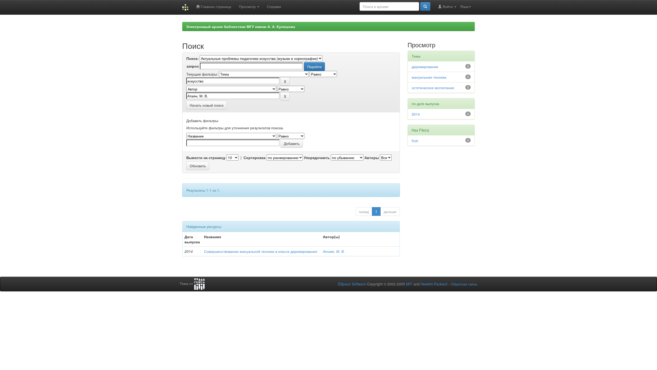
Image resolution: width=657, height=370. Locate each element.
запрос (192, 66)
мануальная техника (429, 77)
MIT (409, 283)
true (415, 140)
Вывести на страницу (206, 157)
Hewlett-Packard (434, 283)
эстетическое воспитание (433, 87)
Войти (448, 6)
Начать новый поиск (207, 105)
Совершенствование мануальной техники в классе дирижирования (260, 251)
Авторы (371, 157)
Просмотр (248, 6)
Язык (464, 6)
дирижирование (425, 66)
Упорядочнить (317, 157)
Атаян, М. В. (334, 251)
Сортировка (255, 157)
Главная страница (215, 6)
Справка (274, 6)
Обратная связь (464, 283)
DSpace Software (352, 283)
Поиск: (192, 58)
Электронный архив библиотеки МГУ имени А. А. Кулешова (240, 26)
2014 (416, 114)
